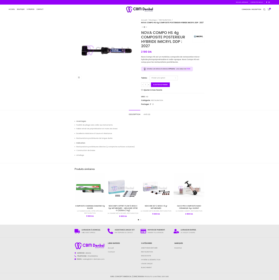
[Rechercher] (264, 9)
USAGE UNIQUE (146, 263)
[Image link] (90, 246)
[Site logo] (139, 9)
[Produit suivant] (146, 27)
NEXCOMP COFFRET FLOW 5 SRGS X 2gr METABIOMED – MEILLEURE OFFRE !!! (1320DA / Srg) (123, 208)
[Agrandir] (79, 77)
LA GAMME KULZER (83, 211)
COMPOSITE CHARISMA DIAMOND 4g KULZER (90, 207)
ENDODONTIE (146, 256)
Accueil (144, 20)
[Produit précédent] (142, 27)
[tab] (134, 113)
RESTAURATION (165, 20)
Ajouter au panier (160, 85)
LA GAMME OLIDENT (183, 211)
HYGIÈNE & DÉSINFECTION (150, 259)
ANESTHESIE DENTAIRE (149, 248)
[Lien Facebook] (266, 2)
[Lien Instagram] (269, 2)
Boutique (153, 20)
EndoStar (178, 248)
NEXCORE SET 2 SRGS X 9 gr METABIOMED (156, 207)
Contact (111, 252)
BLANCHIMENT (146, 267)
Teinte (144, 78)
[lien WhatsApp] (153, 104)
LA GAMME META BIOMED (117, 213)
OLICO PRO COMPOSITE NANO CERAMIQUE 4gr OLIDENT (189, 207)
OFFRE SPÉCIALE (97, 211)
